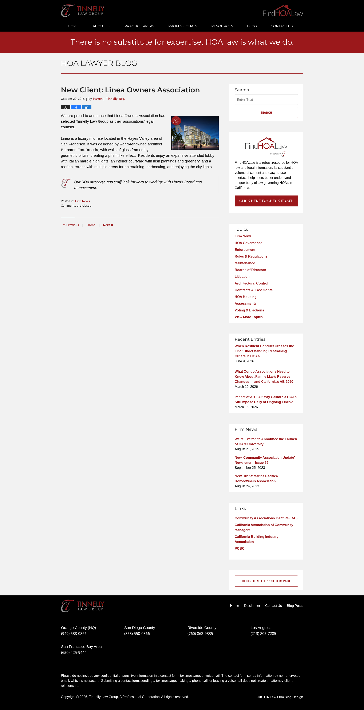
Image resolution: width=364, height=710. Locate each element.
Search (266, 112)
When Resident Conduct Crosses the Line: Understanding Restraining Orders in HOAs (264, 351)
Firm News (82, 201)
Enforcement (245, 249)
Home (73, 26)
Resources (222, 26)
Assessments (246, 303)
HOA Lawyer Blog (82, 10)
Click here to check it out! (266, 201)
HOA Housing (246, 297)
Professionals (182, 26)
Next (108, 224)
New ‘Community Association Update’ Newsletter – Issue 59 (265, 460)
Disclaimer (252, 606)
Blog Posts (295, 606)
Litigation (242, 276)
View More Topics (249, 317)
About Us (102, 26)
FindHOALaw (283, 10)
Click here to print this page (266, 581)
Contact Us (282, 26)
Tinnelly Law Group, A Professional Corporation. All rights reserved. (139, 697)
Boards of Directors (250, 270)
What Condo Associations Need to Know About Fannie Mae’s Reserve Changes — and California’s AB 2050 (264, 376)
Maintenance (245, 263)
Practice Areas (139, 26)
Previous (71, 224)
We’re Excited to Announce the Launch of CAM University (266, 441)
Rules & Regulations (251, 256)
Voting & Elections (249, 310)
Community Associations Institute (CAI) (266, 518)
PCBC (240, 548)
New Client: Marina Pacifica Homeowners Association (256, 478)
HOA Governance (248, 243)
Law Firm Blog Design (280, 697)
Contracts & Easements (254, 290)
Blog (252, 26)
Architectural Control (251, 283)
